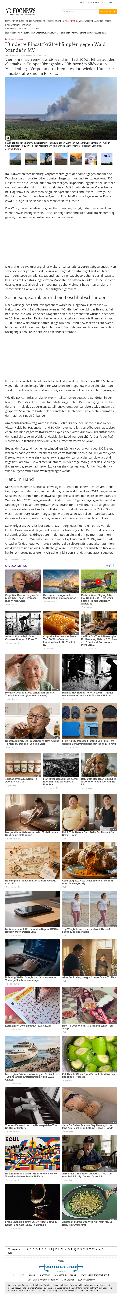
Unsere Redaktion (49, 1279)
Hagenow (19, 39)
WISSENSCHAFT (86, 21)
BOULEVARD (9, 28)
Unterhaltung (41, 32)
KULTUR (18, 28)
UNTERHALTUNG (70, 21)
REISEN (30, 28)
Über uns (32, 1279)
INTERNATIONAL (12, 25)
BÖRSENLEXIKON (93, 2)
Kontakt (31, 1274)
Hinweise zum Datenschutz (93, 1274)
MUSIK (24, 28)
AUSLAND (98, 21)
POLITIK (50, 21)
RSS (104, 2)
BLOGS (82, 2)
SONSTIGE (26, 25)
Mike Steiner (68, 1279)
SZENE (37, 28)
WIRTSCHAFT (39, 21)
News (21, 1274)
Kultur (52, 32)
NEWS (8, 21)
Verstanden (90, 1290)
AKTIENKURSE (18, 21)
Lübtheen (9, 39)
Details (81, 1290)
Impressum (44, 1274)
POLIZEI (108, 21)
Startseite (29, 32)
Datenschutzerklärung (65, 1274)
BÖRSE (29, 21)
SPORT (58, 21)
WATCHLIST (113, 2)
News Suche (106, 11)
